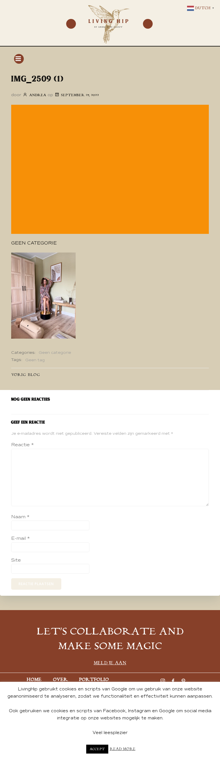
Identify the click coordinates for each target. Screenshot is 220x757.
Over (60, 680)
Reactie (22, 445)
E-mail (20, 538)
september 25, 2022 (80, 95)
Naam (20, 517)
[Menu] (71, 24)
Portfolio (94, 680)
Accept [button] (97, 749)
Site (16, 560)
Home (34, 680)
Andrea (37, 95)
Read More (122, 749)
